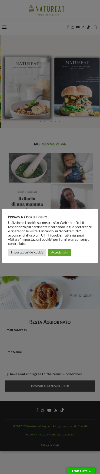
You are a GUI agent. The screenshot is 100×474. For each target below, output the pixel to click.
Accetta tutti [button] (59, 252)
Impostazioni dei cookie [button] (27, 252)
